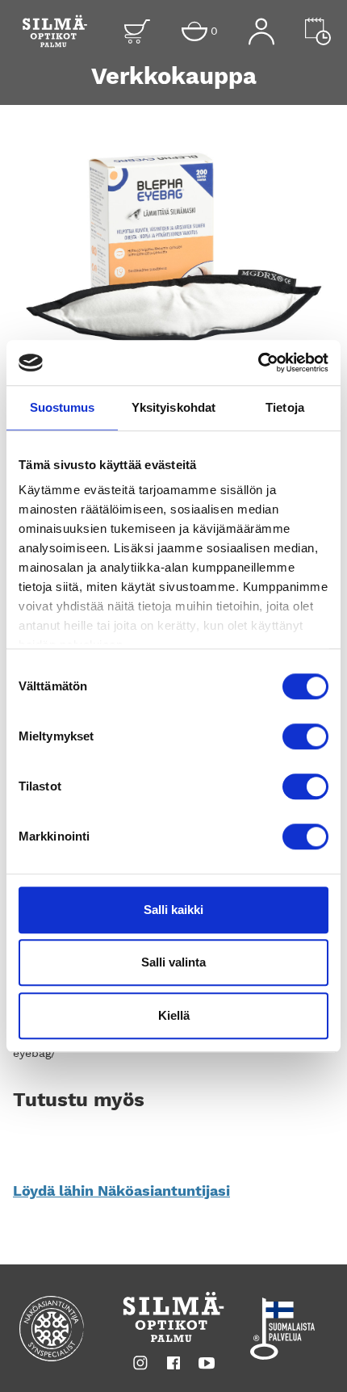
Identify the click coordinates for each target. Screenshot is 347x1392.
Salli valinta (173, 962)
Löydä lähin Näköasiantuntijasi (121, 1190)
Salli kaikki (173, 909)
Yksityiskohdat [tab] (173, 407)
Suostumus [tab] (62, 407)
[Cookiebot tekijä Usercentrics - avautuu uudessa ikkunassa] (257, 362)
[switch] (305, 736)
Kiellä (174, 1015)
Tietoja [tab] (284, 407)
